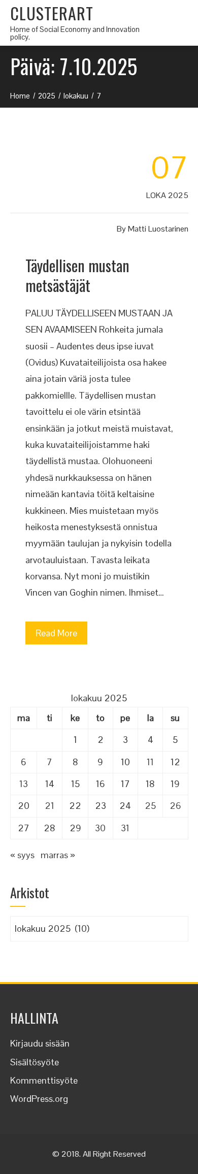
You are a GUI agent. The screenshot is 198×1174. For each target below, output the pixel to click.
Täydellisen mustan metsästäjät (77, 275)
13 (23, 784)
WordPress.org (39, 1098)
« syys (22, 855)
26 (175, 805)
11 (150, 762)
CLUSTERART (51, 13)
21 (49, 805)
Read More (56, 633)
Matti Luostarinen (158, 228)
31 (125, 828)
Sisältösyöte (34, 1062)
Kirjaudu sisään (40, 1043)
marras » (58, 855)
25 (150, 805)
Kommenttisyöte (44, 1080)
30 (100, 828)
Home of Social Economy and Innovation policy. (75, 33)
